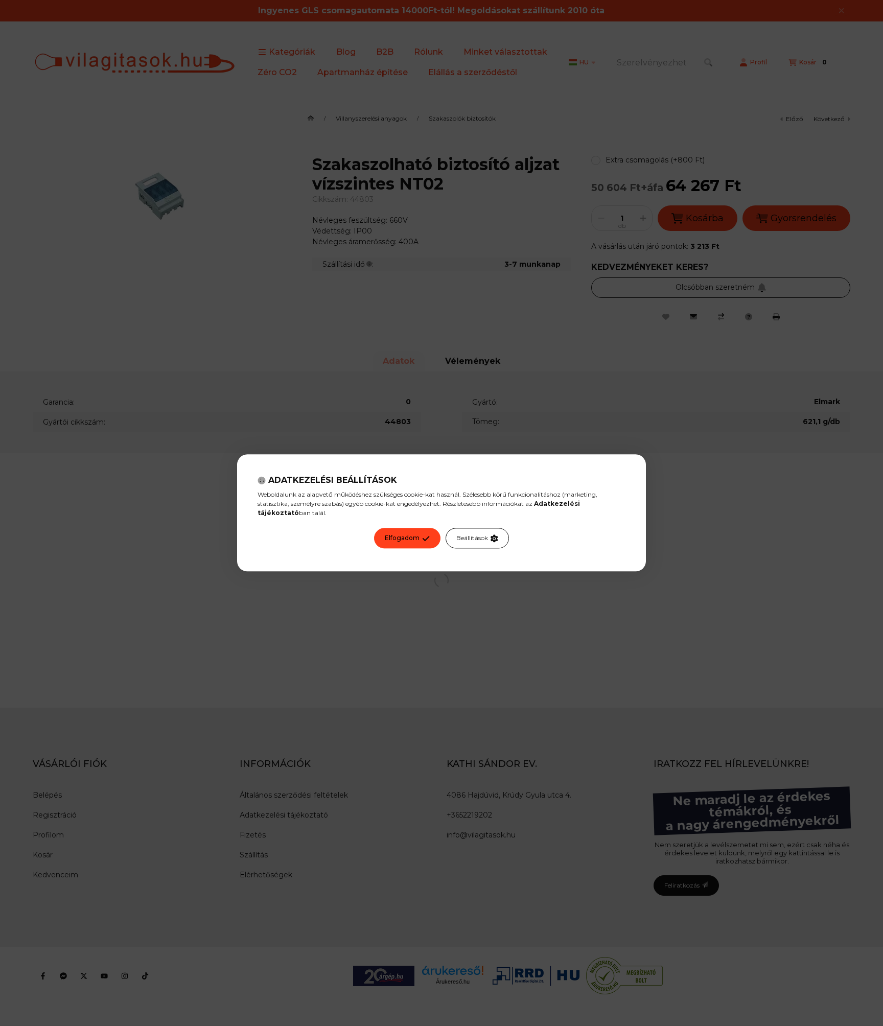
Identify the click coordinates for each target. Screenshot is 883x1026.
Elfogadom (402, 538)
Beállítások (472, 538)
